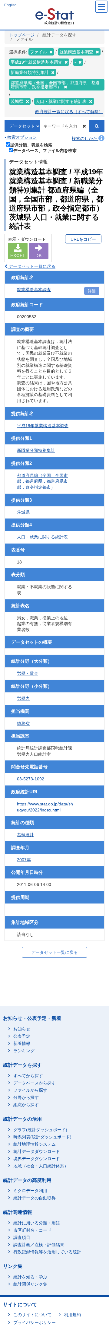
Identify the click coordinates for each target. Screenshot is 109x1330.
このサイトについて (32, 1315)
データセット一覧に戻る (31, 266)
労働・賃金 (27, 673)
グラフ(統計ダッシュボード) (40, 1130)
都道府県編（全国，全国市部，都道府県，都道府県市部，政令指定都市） (42, 481)
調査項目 (21, 1237)
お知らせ (21, 1029)
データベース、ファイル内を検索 (45, 150)
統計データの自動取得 (34, 1198)
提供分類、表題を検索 (31, 144)
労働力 (23, 698)
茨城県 (23, 512)
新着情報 (21, 1043)
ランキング (24, 1051)
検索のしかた (85, 138)
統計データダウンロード (36, 1151)
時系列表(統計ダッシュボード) (42, 1137)
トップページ (22, 35)
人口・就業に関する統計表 (42, 537)
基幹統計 (25, 834)
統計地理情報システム (34, 1144)
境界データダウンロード (36, 1159)
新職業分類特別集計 (36, 450)
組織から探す (26, 1105)
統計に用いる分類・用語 (36, 1223)
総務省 (23, 723)
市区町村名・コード (32, 1230)
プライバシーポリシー (34, 1322)
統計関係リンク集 (30, 1284)
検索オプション (21, 137)
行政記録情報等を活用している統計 (47, 1252)
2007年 (24, 859)
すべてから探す (28, 1076)
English (10, 5)
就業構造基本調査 (34, 289)
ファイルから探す (30, 1090)
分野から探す (26, 1097)
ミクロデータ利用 (30, 1191)
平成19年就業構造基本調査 (42, 425)
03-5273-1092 (30, 778)
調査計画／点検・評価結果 (38, 1245)
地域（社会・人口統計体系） (40, 1166)
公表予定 (21, 1036)
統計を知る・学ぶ (30, 1277)
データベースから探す (34, 1083)
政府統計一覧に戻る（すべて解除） (69, 111)
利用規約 (72, 1315)
